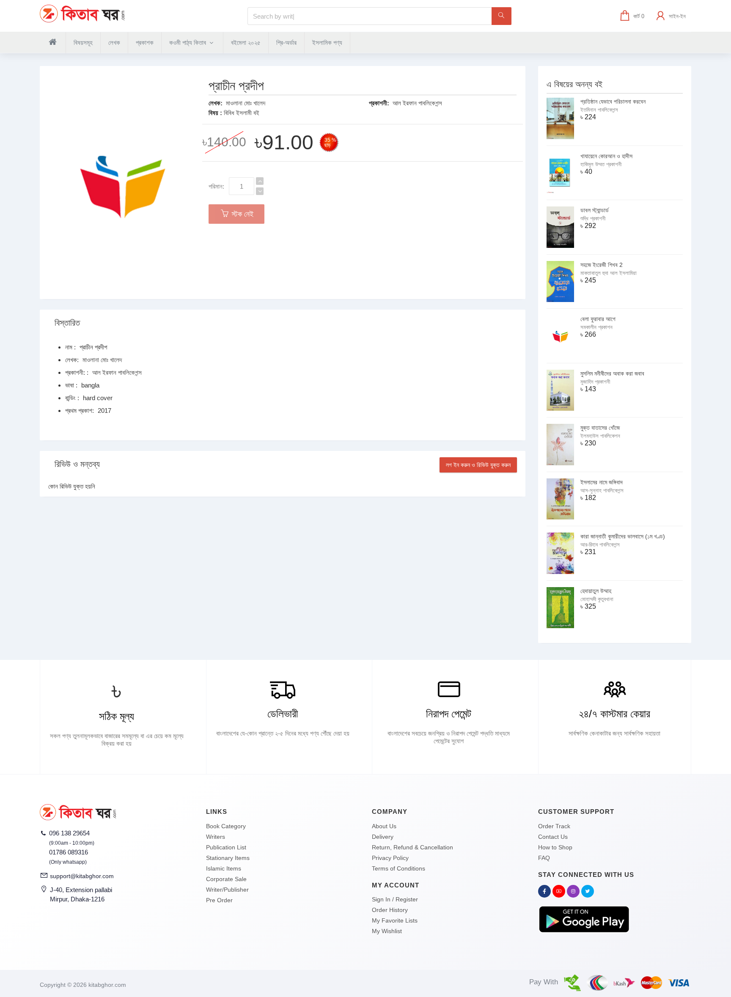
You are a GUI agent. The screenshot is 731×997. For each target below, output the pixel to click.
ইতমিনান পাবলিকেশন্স (599, 110)
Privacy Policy (390, 857)
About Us (384, 826)
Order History (390, 909)
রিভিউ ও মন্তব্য (77, 464)
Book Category (226, 826)
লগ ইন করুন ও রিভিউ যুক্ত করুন (478, 464)
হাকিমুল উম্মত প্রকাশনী (600, 164)
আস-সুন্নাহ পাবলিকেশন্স (602, 490)
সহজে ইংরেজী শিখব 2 (601, 264)
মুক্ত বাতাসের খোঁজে (600, 427)
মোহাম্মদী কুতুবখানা (596, 599)
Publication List (226, 847)
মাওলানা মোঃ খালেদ (245, 103)
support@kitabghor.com (82, 876)
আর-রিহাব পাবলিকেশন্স (600, 544)
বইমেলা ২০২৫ (246, 42)
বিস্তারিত (67, 322)
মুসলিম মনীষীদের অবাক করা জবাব (612, 373)
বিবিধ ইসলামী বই (241, 112)
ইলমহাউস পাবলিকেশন (600, 436)
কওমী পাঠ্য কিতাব (188, 42)
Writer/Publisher (227, 889)
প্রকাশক (145, 42)
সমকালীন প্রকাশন (596, 327)
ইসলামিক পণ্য (327, 42)
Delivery (382, 836)
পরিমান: (216, 186)
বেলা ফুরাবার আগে (598, 319)
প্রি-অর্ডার (286, 42)
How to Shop (555, 847)
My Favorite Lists (395, 920)
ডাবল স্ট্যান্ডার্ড (594, 210)
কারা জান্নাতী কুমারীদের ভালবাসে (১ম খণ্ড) (622, 536)
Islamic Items (223, 868)
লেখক (114, 42)
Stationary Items (228, 857)
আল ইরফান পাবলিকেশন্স (417, 103)
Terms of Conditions (398, 868)
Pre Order (219, 900)
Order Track (554, 826)
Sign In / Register (395, 899)
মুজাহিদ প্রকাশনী (595, 382)
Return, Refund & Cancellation (412, 847)
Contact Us (553, 836)
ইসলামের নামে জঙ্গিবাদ (601, 482)
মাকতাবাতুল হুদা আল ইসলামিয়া (608, 273)
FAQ (544, 857)
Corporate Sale (226, 879)
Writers (215, 836)
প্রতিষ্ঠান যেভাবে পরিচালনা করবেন (613, 101)
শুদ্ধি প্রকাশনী (592, 218)
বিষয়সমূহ (83, 42)
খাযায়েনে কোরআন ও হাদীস (606, 156)
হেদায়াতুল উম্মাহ (595, 591)
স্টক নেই (241, 214)
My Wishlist (387, 931)
